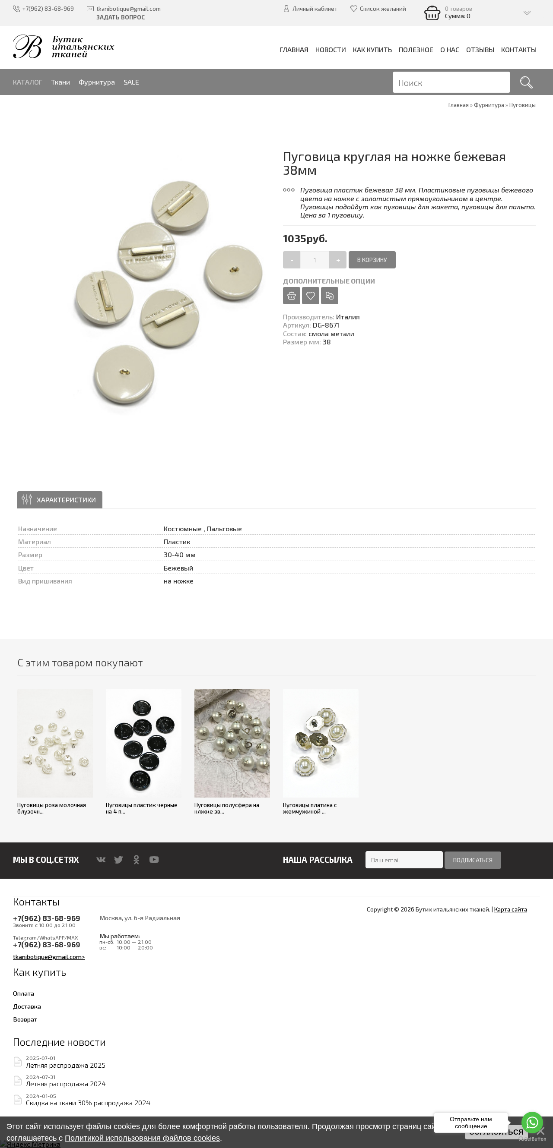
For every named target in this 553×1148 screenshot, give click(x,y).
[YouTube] (154, 859)
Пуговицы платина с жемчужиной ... (310, 808)
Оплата (23, 993)
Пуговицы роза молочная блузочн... (51, 808)
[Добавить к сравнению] (329, 295)
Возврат (25, 1019)
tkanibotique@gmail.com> (49, 956)
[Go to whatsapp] (532, 1122)
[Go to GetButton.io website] (532, 1139)
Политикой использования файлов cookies (142, 1138)
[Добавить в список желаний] (310, 295)
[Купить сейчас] (291, 295)
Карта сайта (510, 909)
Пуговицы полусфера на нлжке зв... (226, 808)
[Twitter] (118, 859)
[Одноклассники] (136, 859)
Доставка (27, 1006)
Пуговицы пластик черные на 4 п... (142, 808)
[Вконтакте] (101, 859)
